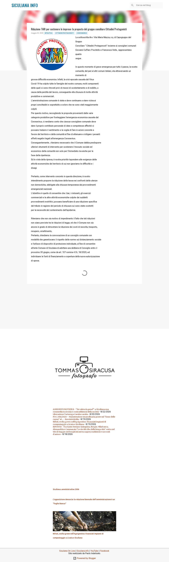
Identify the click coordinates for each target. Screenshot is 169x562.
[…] (85, 402)
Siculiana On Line (67, 551)
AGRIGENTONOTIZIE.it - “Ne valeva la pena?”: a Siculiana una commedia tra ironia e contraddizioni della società (81, 410)
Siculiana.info (83, 551)
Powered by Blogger (86, 558)
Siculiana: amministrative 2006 (66, 489)
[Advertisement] (84, 306)
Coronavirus (82, 33)
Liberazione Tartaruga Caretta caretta (70, 414)
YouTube (94, 551)
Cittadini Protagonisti (64, 33)
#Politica (48, 33)
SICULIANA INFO (25, 5)
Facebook (104, 551)
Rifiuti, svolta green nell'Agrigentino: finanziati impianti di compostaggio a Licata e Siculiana (79, 423)
